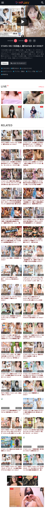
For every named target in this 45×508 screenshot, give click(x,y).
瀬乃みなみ (15, 68)
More (42, 87)
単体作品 (5, 74)
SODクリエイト (7, 71)
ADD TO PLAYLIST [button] (19, 63)
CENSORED (6, 68)
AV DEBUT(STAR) (26, 68)
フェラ (40, 71)
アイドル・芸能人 (19, 71)
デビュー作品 (31, 71)
